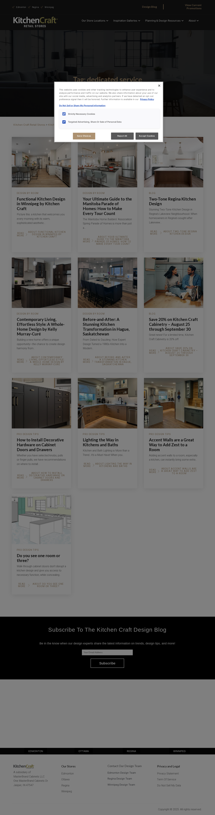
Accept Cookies (147, 136)
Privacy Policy (147, 99)
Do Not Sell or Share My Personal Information (82, 105)
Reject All (122, 136)
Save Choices (84, 136)
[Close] (159, 85)
